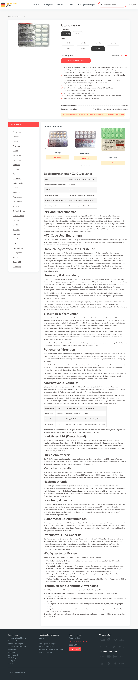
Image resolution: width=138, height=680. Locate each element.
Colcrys (15, 243)
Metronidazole (18, 234)
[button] (57, 157)
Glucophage (85, 153)
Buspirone (16, 188)
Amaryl (57, 152)
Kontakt (70, 5)
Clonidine (16, 239)
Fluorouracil (17, 197)
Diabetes (15, 17)
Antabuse (16, 146)
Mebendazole (18, 183)
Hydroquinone (18, 248)
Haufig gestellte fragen (86, 5)
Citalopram (17, 178)
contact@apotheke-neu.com (79, 641)
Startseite (36, 5)
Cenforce (16, 137)
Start (9, 17)
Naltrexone (17, 160)
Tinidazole (16, 192)
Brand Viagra (17, 132)
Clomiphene (17, 253)
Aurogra (16, 206)
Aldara (15, 151)
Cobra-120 (17, 262)
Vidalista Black (18, 216)
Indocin (15, 257)
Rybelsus (113, 158)
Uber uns (60, 5)
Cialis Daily (17, 267)
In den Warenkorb (76, 61)
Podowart (16, 165)
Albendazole (17, 174)
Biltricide (16, 229)
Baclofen (16, 220)
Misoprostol (17, 202)
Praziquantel (17, 169)
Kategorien (48, 5)
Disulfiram (17, 225)
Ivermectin (17, 155)
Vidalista (16, 141)
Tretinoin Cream (19, 211)
